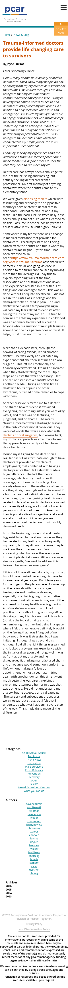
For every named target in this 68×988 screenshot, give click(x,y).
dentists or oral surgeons (20, 435)
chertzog (34, 855)
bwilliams (34, 852)
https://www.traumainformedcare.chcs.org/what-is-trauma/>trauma (34, 260)
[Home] (14, 24)
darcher (34, 869)
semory (34, 862)
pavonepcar (34, 814)
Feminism (34, 756)
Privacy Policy (34, 924)
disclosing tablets (35, 199)
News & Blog (21, 34)
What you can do (34, 791)
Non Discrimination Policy (34, 929)
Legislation (34, 763)
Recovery (34, 777)
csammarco (34, 821)
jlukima (34, 838)
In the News (34, 759)
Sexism (34, 784)
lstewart (34, 845)
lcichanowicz (34, 824)
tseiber (34, 831)
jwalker (34, 849)
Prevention (34, 773)
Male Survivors (34, 766)
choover (34, 835)
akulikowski (34, 807)
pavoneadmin (34, 804)
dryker (34, 842)
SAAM (34, 780)
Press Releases (34, 770)
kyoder (34, 817)
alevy (34, 866)
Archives (11, 882)
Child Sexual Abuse (34, 752)
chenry (34, 873)
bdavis (34, 859)
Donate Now (61, 28)
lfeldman (34, 810)
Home (7, 34)
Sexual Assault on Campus (34, 787)
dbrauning (34, 828)
